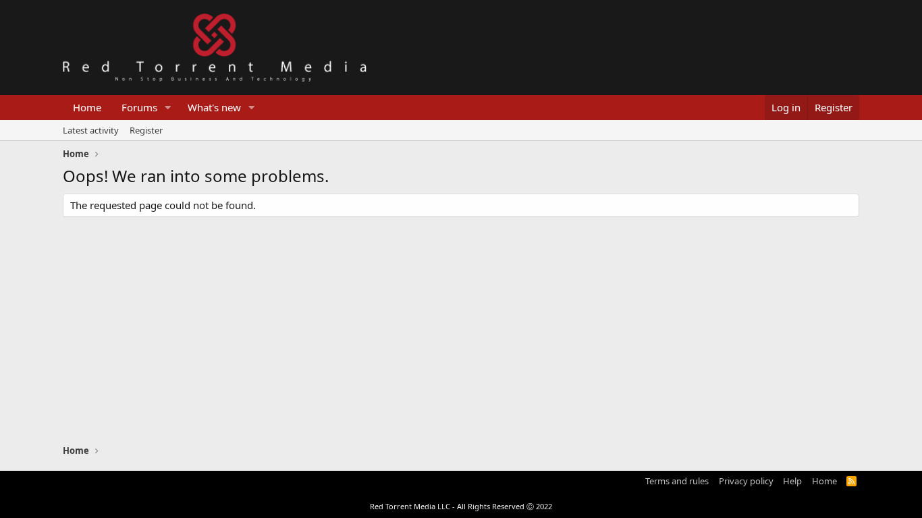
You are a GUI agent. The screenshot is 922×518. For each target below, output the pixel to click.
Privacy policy (746, 481)
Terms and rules (677, 481)
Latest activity (91, 130)
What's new (214, 107)
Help (792, 481)
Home (87, 107)
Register (146, 130)
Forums (139, 107)
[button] (168, 107)
